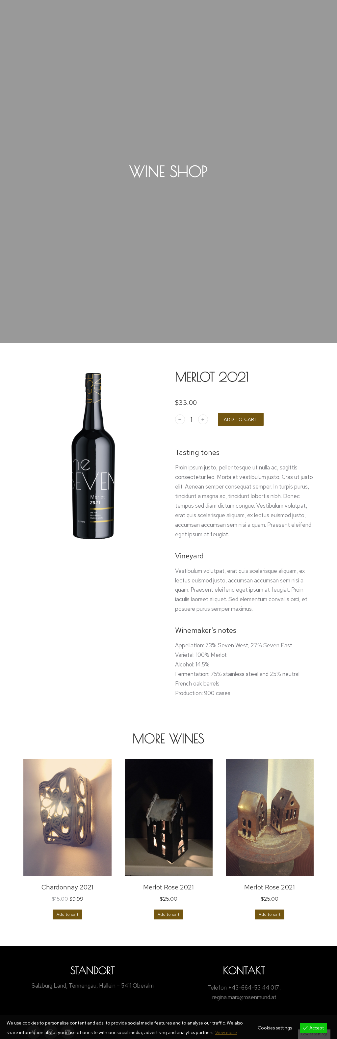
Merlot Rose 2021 (168, 887)
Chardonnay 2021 (67, 887)
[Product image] (67, 817)
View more (226, 1032)
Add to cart (241, 419)
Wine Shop (168, 171)
